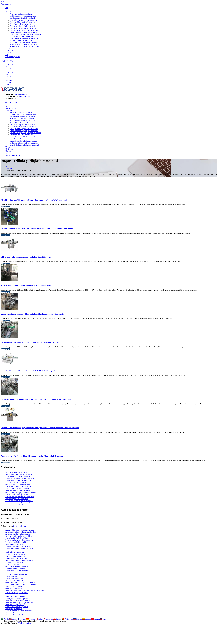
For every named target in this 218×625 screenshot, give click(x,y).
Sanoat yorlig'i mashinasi (14, 578)
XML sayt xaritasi (24, 623)
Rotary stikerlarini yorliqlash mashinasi (24, 30)
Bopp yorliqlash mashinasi (14, 544)
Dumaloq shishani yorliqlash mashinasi (24, 32)
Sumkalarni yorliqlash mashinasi (17, 538)
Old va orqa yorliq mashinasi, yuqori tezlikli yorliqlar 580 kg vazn (26, 257)
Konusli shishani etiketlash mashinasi (18, 611)
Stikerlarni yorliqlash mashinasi (21, 40)
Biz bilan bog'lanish (12, 57)
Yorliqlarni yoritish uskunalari (16, 574)
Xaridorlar (9, 51)
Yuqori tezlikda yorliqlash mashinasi (23, 22)
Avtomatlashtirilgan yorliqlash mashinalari (20, 532)
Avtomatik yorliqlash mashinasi (21, 14)
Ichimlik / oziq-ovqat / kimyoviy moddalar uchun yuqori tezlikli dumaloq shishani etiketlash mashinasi (40, 428)
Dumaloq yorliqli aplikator (14, 605)
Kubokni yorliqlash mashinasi (16, 558)
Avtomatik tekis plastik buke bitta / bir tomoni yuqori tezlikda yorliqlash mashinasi (32, 456)
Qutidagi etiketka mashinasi (15, 552)
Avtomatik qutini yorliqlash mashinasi (18, 536)
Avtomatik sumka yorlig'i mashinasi (18, 534)
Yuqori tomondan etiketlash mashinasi (23, 42)
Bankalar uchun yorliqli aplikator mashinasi (21, 584)
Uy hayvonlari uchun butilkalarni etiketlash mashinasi (24, 591)
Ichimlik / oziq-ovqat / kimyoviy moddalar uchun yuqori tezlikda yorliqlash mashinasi (34, 200)
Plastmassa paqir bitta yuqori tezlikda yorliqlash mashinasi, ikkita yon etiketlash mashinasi (36, 399)
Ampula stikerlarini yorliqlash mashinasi (19, 530)
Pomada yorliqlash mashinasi (15, 586)
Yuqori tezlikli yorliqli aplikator (16, 570)
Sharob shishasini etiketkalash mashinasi (24, 46)
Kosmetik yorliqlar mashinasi (15, 556)
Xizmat (8, 53)
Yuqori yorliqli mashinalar (14, 615)
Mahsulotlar (9, 12)
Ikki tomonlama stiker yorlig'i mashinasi (19, 560)
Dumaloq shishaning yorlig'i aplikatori (19, 603)
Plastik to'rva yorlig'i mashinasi (16, 593)
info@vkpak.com (24, 96)
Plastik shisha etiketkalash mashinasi (23, 28)
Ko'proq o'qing (5, 206)
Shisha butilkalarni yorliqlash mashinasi (24, 20)
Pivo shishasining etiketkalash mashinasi (19, 540)
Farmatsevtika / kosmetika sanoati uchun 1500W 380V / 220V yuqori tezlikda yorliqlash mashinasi (39, 371)
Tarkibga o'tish (6, 2)
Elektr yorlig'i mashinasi (14, 562)
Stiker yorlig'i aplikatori (13, 609)
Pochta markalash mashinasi (15, 596)
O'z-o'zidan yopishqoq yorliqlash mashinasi (25, 34)
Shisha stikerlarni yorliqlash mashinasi (19, 548)
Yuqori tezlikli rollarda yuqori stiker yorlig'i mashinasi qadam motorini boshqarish (32, 314)
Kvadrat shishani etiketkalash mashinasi (24, 38)
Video (7, 49)
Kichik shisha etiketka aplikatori (16, 607)
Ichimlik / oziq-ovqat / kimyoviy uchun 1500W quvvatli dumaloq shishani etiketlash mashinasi (37, 228)
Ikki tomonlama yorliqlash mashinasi (23, 16)
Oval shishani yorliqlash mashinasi (22, 26)
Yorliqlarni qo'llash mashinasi (20, 24)
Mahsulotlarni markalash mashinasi (18, 601)
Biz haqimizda (10, 10)
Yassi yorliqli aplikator (13, 564)
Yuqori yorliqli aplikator (14, 613)
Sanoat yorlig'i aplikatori (14, 576)
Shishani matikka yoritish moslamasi (18, 546)
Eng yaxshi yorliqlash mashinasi (16, 542)
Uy (6, 8)
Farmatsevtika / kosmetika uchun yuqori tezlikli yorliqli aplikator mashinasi (30, 342)
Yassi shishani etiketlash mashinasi (22, 18)
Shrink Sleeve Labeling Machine (21, 36)
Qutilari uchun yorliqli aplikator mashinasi (20, 582)
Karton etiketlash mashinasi (15, 554)
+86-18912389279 (20, 94)
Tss (6, 55)
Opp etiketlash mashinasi (14, 589)
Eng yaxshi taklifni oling (10, 102)
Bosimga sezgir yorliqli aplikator (17, 599)
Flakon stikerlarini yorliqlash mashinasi (24, 44)
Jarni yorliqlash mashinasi (14, 580)
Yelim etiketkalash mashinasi (15, 568)
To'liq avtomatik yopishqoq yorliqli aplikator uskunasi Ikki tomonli (26, 285)
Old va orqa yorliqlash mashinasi (17, 566)
